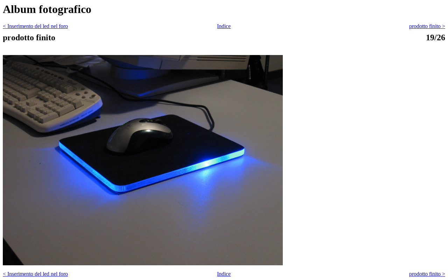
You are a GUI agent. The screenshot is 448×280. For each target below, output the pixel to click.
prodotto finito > (427, 26)
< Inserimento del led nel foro (35, 26)
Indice (224, 26)
